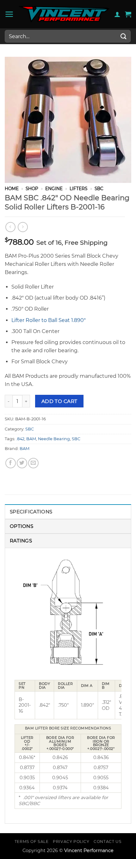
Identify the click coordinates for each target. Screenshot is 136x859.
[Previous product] (23, 227)
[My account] (117, 14)
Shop (32, 188)
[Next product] (10, 227)
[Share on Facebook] (10, 463)
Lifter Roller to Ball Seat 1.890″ (48, 320)
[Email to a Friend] (33, 463)
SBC (99, 188)
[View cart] (128, 14)
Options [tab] (21, 526)
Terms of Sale (32, 841)
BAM (31, 438)
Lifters (78, 188)
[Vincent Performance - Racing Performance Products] (64, 14)
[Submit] (123, 36)
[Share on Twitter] (22, 463)
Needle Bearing (54, 438)
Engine (54, 188)
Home (12, 188)
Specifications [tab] (31, 512)
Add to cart (59, 401)
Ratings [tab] (21, 541)
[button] (9, 14)
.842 (20, 438)
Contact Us (107, 841)
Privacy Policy (71, 841)
